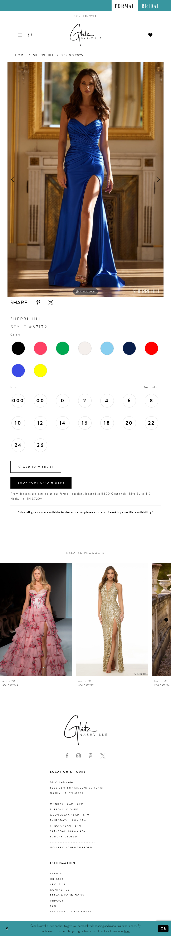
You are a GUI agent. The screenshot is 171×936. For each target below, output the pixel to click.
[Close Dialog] (7, 928)
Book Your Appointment (41, 483)
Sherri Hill (43, 55)
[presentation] (36, 619)
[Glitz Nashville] (85, 35)
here (127, 931)
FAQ (53, 906)
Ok (163, 928)
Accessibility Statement (71, 911)
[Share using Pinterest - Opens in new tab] (38, 302)
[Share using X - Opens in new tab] (50, 302)
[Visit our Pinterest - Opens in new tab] (90, 756)
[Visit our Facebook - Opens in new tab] (66, 756)
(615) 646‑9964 (61, 782)
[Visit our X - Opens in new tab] (103, 756)
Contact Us (60, 890)
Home (20, 55)
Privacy (56, 901)
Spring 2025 (72, 55)
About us (57, 884)
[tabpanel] (85, 179)
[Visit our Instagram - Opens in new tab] (78, 756)
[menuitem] (125, 5)
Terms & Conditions (67, 895)
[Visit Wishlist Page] (150, 34)
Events (56, 873)
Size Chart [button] (152, 387)
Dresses (57, 879)
